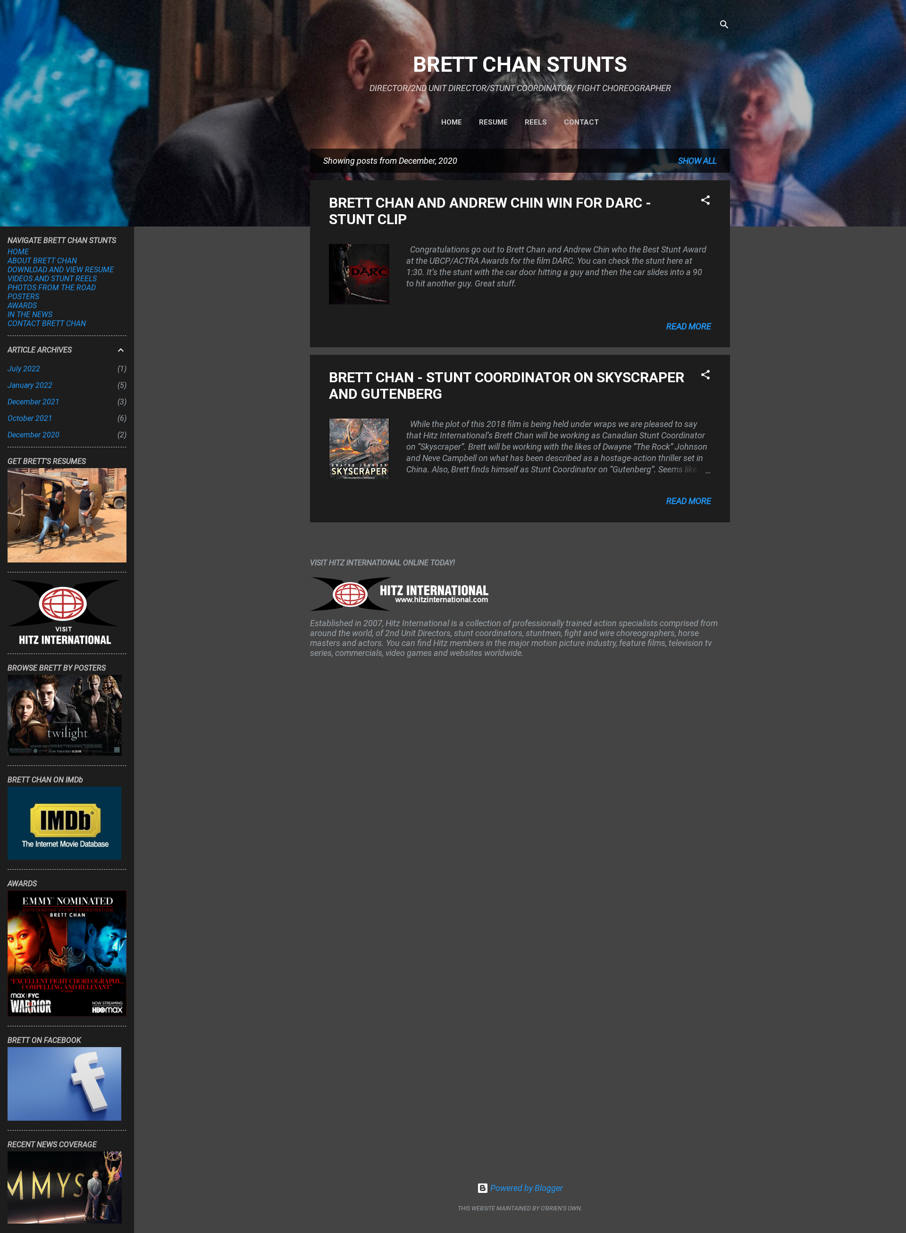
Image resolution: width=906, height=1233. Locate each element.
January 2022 (30, 385)
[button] (705, 201)
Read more (688, 326)
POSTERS (23, 296)
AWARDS (22, 305)
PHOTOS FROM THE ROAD (52, 287)
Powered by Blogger (525, 1188)
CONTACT (581, 122)
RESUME (493, 122)
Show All (697, 161)
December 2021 (33, 401)
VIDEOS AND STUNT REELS (52, 278)
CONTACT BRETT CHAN (47, 323)
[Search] (724, 25)
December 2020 (33, 434)
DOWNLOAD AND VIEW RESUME (61, 269)
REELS (536, 122)
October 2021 (30, 418)
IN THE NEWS (30, 314)
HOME (451, 122)
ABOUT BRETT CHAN (42, 260)
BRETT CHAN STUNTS (520, 64)
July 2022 (24, 368)
